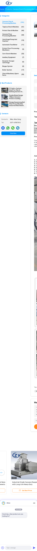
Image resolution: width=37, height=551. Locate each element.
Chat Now (13, 133)
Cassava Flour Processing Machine (13, 35)
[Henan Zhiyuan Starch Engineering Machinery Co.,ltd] (9, 3)
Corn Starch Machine (13, 53)
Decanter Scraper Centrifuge (13, 61)
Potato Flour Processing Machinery (13, 49)
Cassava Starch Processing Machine (13, 22)
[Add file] (2, 548)
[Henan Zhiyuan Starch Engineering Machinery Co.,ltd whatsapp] (8, 127)
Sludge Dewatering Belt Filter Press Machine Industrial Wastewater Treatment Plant (17, 103)
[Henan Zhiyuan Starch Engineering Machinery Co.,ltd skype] (17, 127)
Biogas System (13, 66)
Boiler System (13, 70)
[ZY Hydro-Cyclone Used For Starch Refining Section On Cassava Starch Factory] (4, 90)
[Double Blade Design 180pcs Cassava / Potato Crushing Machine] (4, 97)
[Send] (34, 548)
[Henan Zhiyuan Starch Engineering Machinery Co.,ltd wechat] (12, 127)
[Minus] (34, 503)
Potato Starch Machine (13, 30)
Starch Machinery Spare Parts (13, 74)
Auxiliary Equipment (13, 57)
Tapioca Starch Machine (13, 27)
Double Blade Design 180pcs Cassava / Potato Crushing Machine (16, 97)
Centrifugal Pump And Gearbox (13, 40)
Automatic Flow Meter (13, 45)
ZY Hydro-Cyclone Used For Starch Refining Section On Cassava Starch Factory (15, 90)
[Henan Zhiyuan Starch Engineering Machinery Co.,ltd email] (3, 127)
